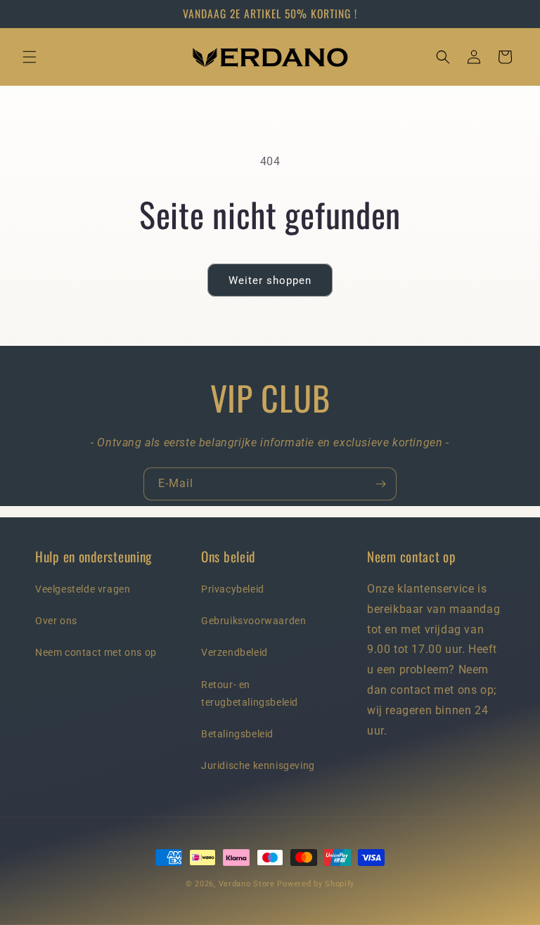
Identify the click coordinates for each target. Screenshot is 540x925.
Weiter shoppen (270, 280)
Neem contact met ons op (96, 652)
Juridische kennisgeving (258, 765)
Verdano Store (247, 883)
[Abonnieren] (380, 483)
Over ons (56, 620)
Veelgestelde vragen (82, 589)
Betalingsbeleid (237, 733)
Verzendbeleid (234, 652)
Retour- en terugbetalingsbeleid (249, 693)
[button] (29, 56)
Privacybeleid (232, 589)
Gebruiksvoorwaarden (253, 620)
